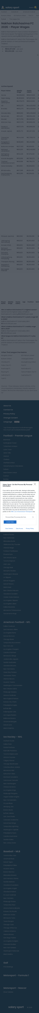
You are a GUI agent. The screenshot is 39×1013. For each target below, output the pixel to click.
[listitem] (19, 517)
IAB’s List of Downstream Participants (21, 511)
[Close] (35, 484)
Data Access (19, 528)
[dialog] (19, 506)
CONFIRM (10, 522)
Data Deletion (9, 528)
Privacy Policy (30, 528)
